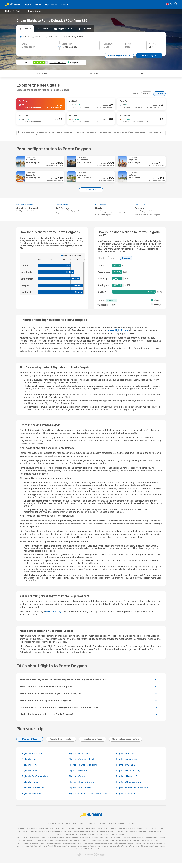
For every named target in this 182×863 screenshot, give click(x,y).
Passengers (154, 44)
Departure (108, 44)
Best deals (42, 73)
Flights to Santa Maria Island (83, 765)
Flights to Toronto (78, 776)
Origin (24, 44)
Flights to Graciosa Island (128, 782)
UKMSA (102, 823)
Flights (28, 4)
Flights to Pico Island (79, 753)
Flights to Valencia (125, 765)
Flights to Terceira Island (81, 759)
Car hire (64, 4)
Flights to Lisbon (30, 759)
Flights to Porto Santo (80, 787)
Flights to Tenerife (125, 793)
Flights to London (125, 753)
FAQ (143, 73)
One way (159, 93)
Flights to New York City (128, 770)
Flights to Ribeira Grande (81, 782)
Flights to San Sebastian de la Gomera (88, 793)
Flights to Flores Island (33, 753)
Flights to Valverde (31, 793)
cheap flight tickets (118, 330)
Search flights (149, 55)
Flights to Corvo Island (33, 787)
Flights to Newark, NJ (127, 776)
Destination (67, 44)
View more (91, 190)
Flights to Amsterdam (127, 759)
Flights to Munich (30, 782)
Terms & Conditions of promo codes (121, 823)
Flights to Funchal (78, 770)
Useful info (94, 73)
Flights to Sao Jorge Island (35, 776)
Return (128, 44)
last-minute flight (54, 611)
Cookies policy (91, 823)
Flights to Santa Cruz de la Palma (133, 787)
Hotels (38, 4)
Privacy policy (78, 823)
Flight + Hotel (51, 4)
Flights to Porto (29, 770)
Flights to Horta (29, 765)
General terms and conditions (59, 823)
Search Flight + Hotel (119, 55)
